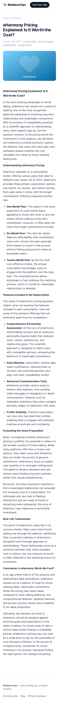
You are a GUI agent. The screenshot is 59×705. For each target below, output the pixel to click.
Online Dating (24, 45)
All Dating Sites (10, 696)
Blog (5, 18)
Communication (46, 41)
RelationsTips (14, 4)
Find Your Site (39, 4)
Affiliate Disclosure (37, 696)
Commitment (15, 18)
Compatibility (9, 45)
